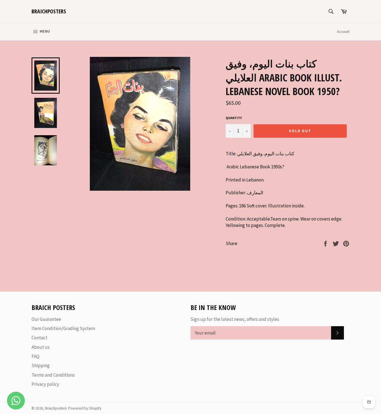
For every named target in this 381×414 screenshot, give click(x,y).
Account (343, 31)
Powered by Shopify (84, 408)
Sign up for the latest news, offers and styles (235, 319)
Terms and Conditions (53, 375)
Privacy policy (45, 384)
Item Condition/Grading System (63, 328)
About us (41, 347)
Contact (39, 338)
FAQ (35, 356)
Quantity (234, 118)
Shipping (41, 365)
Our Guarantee (46, 319)
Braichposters (49, 11)
